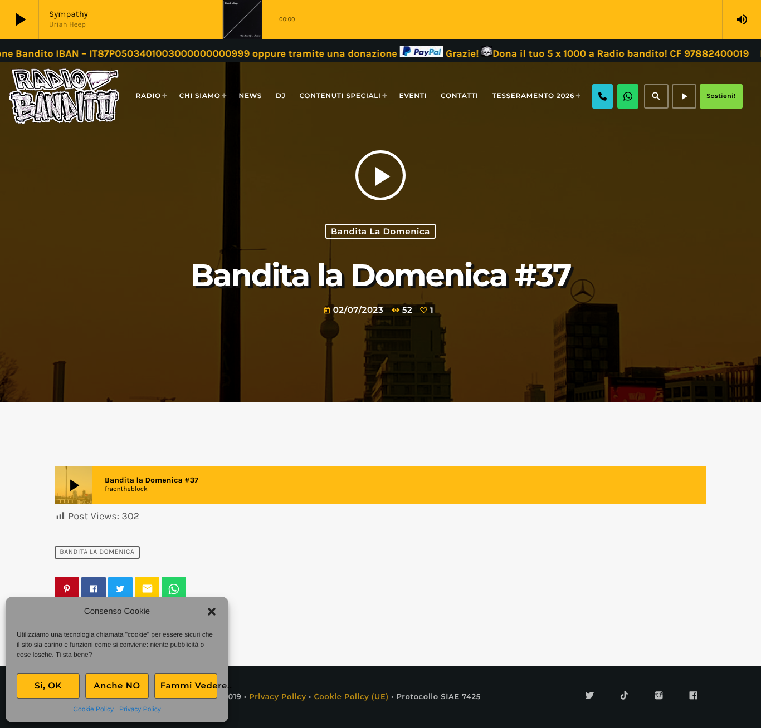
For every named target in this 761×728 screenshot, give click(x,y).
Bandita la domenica (380, 231)
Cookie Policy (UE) (351, 696)
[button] (211, 611)
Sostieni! (720, 96)
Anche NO (117, 685)
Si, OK (48, 685)
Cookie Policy (93, 709)
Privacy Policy (140, 709)
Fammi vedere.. (188, 685)
